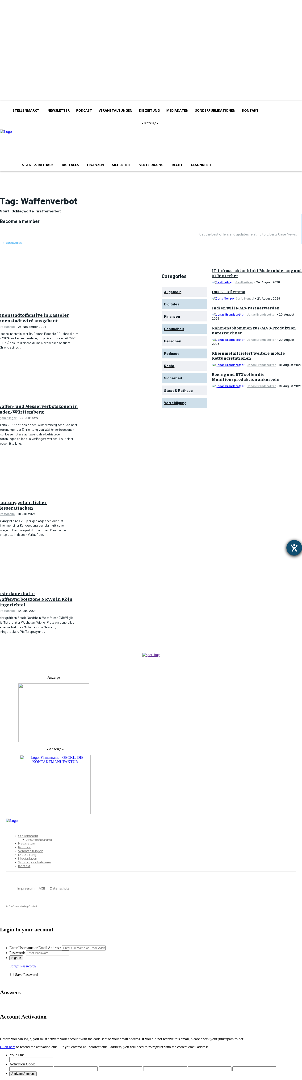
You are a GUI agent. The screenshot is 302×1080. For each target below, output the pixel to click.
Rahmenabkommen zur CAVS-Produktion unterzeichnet (254, 330)
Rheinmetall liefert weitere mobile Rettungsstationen (248, 355)
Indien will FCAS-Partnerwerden (246, 307)
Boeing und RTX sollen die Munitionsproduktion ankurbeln (246, 376)
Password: (17, 953)
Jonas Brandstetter (261, 314)
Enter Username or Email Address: (35, 948)
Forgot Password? (22, 966)
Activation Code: (22, 1064)
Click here (7, 1047)
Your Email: (18, 1055)
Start (4, 211)
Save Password (26, 975)
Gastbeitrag (244, 282)
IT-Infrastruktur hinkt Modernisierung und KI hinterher (257, 273)
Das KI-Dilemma (228, 291)
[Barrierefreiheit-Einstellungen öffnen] (294, 548)
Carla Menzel (245, 298)
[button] (222, 165)
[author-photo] (223, 282)
